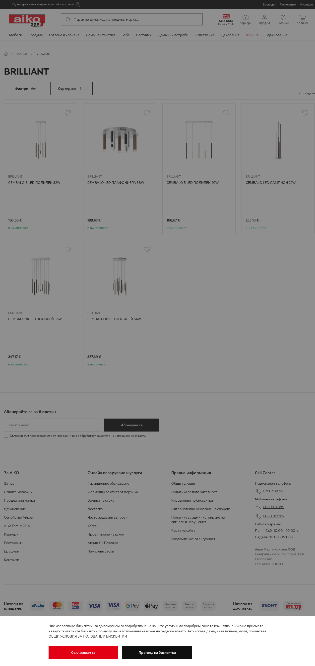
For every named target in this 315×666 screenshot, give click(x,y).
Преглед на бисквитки (157, 652)
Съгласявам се (83, 652)
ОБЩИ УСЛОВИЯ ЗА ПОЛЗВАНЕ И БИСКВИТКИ (88, 636)
